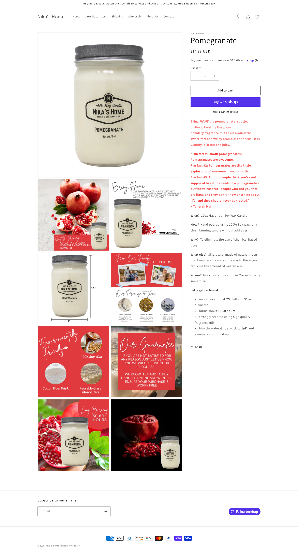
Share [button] (199, 346)
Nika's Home (52, 545)
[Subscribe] (105, 511)
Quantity (196, 68)
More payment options (225, 111)
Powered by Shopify (70, 545)
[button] (239, 16)
